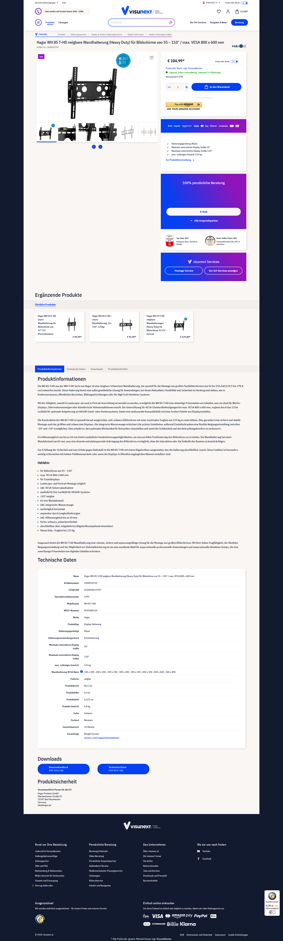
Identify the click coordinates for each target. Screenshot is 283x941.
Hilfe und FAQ (41, 865)
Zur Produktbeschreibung (179, 159)
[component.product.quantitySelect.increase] (186, 87)
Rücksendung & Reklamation (48, 870)
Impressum (220, 934)
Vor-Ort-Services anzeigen (223, 270)
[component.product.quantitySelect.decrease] (169, 87)
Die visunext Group (152, 856)
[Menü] (38, 22)
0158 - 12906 (78, 11)
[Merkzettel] (219, 12)
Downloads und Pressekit (155, 875)
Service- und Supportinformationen (101, 737)
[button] (184, 106)
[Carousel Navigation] (97, 147)
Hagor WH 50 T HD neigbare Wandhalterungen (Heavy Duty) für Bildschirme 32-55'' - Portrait (157, 324)
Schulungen (94, 875)
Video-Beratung (96, 856)
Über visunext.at (151, 851)
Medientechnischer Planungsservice (106, 870)
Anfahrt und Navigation (100, 885)
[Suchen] (171, 22)
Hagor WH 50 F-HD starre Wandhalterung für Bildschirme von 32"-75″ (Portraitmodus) (47, 324)
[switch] (272, 912)
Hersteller (148, 861)
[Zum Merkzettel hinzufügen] (151, 57)
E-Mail (203, 211)
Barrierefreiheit (150, 880)
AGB (182, 934)
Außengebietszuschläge (46, 856)
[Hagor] (239, 46)
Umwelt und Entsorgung (46, 880)
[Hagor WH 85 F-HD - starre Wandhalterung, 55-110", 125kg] (125, 324)
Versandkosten (164, 938)
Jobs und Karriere (151, 870)
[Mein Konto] (228, 12)
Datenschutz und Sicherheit (199, 934)
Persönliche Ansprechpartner (102, 861)
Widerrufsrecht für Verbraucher (49, 875)
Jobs (64, 2)
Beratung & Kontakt (98, 851)
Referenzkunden (150, 865)
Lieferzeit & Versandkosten (47, 851)
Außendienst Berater (99, 865)
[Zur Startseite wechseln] (141, 11)
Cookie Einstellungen (238, 934)
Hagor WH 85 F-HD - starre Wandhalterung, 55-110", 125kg (102, 321)
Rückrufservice (96, 880)
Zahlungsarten (42, 861)
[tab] (45, 304)
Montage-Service (184, 270)
